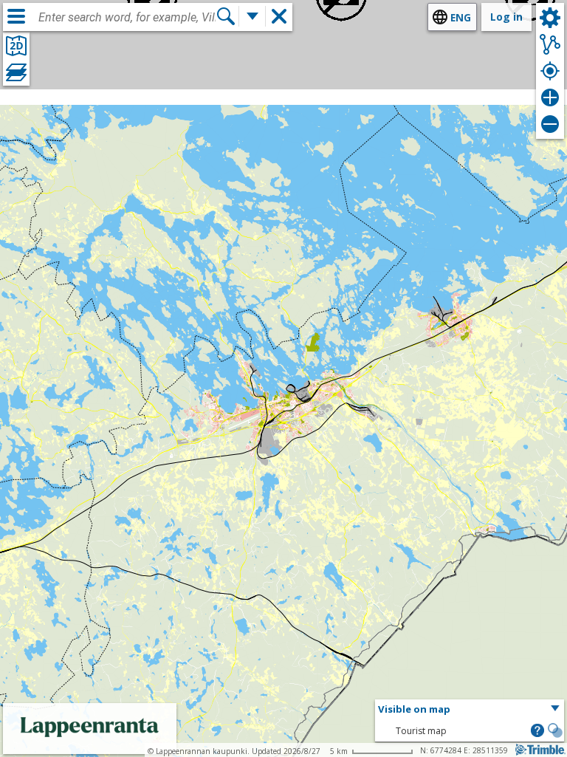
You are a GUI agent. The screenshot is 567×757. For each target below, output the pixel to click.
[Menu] (16, 16)
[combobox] (127, 18)
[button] (469, 709)
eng (460, 17)
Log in (506, 17)
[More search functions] (252, 16)
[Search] (226, 16)
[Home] (89, 744)
